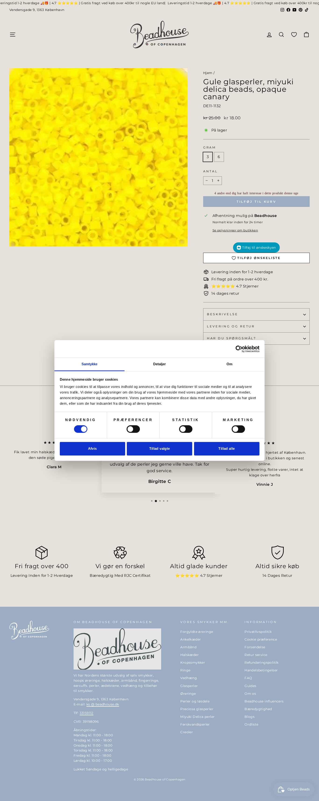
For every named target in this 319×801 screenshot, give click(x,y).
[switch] (133, 429)
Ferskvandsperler (195, 724)
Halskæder (189, 655)
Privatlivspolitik (258, 632)
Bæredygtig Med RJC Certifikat (120, 575)
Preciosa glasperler (196, 709)
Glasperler (189, 686)
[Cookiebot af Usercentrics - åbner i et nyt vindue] (239, 348)
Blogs (250, 717)
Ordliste (251, 724)
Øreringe (188, 693)
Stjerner (214, 575)
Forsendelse (255, 647)
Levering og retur (231, 326)
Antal (210, 171)
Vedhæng (188, 678)
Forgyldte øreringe (196, 632)
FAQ (248, 678)
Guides (250, 686)
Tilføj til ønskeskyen (259, 247)
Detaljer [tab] (159, 364)
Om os (250, 693)
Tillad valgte (159, 448)
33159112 (86, 713)
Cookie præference (261, 639)
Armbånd (188, 647)
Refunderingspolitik (262, 662)
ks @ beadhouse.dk (102, 704)
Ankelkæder (190, 639)
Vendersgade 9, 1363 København (36, 10)
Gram (209, 147)
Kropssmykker (192, 662)
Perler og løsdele (194, 701)
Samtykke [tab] (90, 364)
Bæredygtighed (258, 709)
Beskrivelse (222, 314)
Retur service (256, 655)
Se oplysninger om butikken (235, 230)
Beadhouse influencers (264, 701)
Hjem (208, 73)
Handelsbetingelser (261, 670)
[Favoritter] (294, 34)
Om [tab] (229, 364)
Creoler (186, 732)
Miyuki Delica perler (197, 717)
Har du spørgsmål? (231, 338)
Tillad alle (226, 448)
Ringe (185, 670)
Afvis (92, 448)
